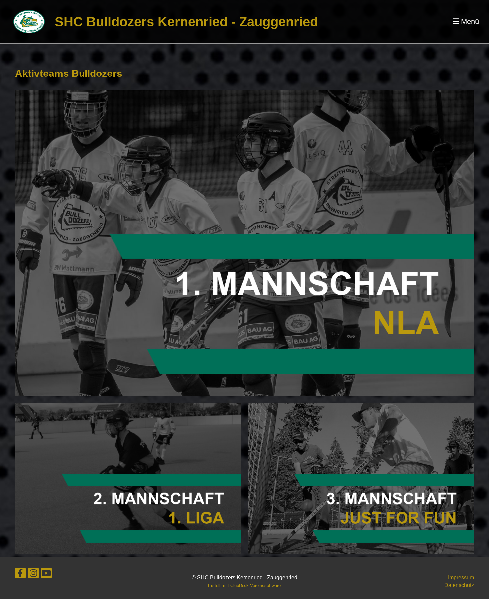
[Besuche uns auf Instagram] (33, 575)
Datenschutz (459, 585)
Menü (469, 21)
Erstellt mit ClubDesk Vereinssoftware (244, 585)
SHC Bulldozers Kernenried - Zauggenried (186, 21)
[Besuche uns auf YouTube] (46, 575)
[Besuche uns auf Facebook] (20, 575)
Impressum (461, 577)
